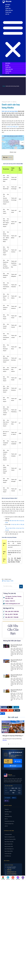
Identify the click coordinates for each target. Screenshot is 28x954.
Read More (5, 740)
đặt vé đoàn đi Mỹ (10, 528)
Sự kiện (7, 6)
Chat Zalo (18, 761)
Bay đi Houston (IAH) (8, 846)
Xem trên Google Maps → (12, 873)
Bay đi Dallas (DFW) (8, 851)
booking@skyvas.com (11, 871)
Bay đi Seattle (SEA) (8, 844)
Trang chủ (6, 809)
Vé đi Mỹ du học (7, 855)
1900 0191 (8, 761)
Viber (7, 800)
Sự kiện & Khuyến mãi (8, 823)
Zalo (15, 797)
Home (4, 86)
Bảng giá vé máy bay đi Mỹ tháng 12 (16, 645)
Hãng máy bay (9, 10)
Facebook (8, 797)
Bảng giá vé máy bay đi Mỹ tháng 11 (16, 660)
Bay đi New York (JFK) (8, 841)
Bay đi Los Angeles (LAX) (9, 836)
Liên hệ (7, 14)
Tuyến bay (8, 8)
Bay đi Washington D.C (9, 848)
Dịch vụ (6, 818)
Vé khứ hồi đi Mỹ (7, 853)
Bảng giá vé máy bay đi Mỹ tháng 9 (16, 690)
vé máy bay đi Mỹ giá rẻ (12, 126)
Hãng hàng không (8, 816)
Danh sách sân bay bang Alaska (10, 111)
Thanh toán (8, 12)
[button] (13, 39)
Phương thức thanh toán (9, 821)
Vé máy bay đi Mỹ (8, 834)
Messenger (13, 765)
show (10, 157)
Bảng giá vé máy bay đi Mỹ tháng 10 (16, 675)
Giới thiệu (7, 4)
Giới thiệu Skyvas (7, 811)
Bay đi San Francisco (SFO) (9, 839)
